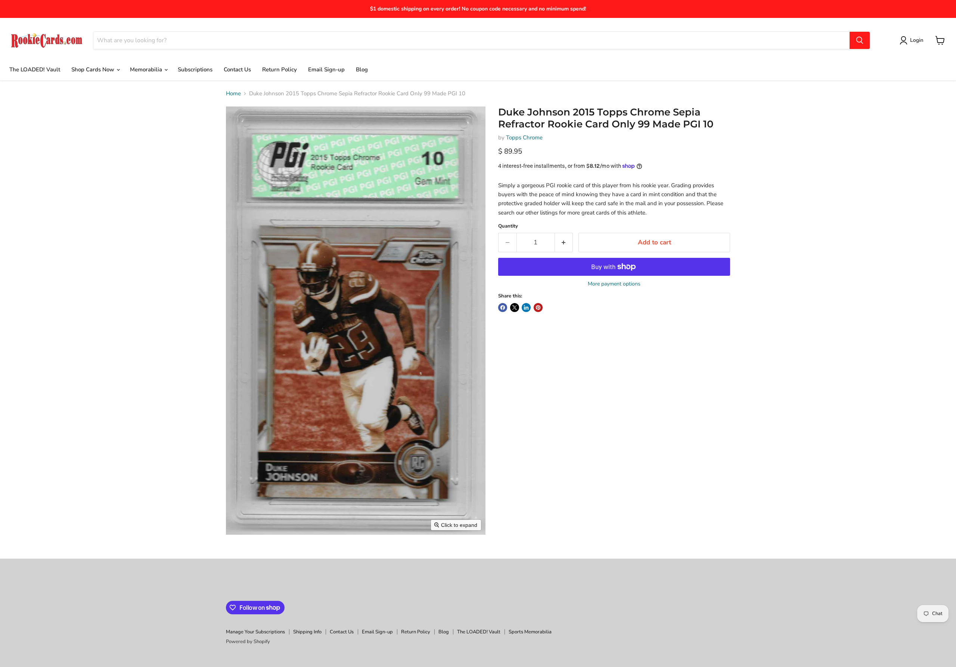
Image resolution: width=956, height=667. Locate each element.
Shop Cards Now (93, 69)
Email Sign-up (326, 69)
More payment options (614, 284)
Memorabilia (147, 69)
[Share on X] (514, 307)
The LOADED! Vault (34, 69)
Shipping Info (307, 632)
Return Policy (279, 69)
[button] (913, 40)
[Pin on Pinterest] (538, 307)
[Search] (860, 40)
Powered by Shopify (248, 641)
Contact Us (237, 69)
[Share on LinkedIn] (526, 307)
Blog (362, 69)
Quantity (508, 226)
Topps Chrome (524, 137)
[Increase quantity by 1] (564, 242)
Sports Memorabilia (530, 632)
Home (233, 93)
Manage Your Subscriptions (255, 632)
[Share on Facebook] (502, 307)
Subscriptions (195, 69)
